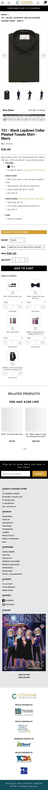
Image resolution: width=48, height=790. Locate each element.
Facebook (9, 600)
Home (4, 14)
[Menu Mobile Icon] (2, 2)
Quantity (6, 260)
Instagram (9, 604)
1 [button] (22, 449)
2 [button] (25, 449)
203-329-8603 (9, 503)
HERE (27, 8)
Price (3, 253)
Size (3, 247)
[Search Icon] (9, 3)
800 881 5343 (10, 500)
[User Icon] (38, 3)
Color (5, 240)
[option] (24, 8)
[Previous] (5, 56)
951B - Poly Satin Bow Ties (12, 296)
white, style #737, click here (34, 170)
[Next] (43, 56)
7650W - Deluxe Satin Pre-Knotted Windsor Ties (35, 333)
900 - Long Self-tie (12, 332)
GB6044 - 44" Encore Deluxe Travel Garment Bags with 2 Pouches (12, 369)
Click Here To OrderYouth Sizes (31, 198)
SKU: (3, 143)
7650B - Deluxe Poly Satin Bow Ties (35, 297)
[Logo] (24, 2)
